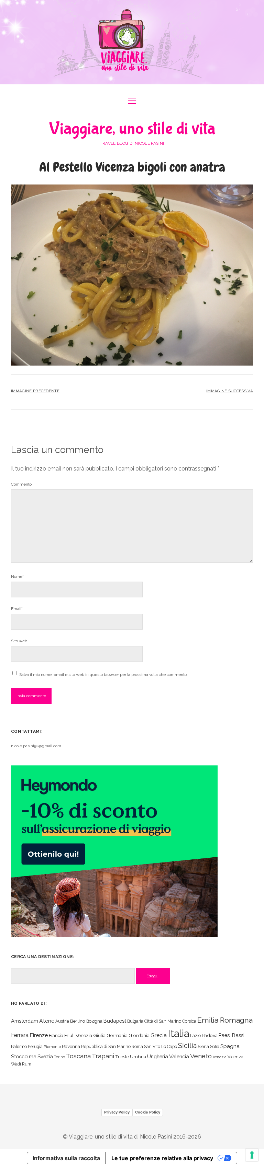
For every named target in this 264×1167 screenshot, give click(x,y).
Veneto (201, 1056)
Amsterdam (24, 1021)
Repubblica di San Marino (106, 1046)
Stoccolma (23, 1056)
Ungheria (157, 1056)
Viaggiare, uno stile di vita (132, 129)
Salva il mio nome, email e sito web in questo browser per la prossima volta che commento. (103, 674)
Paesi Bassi (231, 1035)
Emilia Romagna (225, 1020)
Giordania (139, 1035)
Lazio (195, 1035)
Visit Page (132, 42)
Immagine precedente (35, 391)
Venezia (220, 1057)
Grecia (159, 1035)
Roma (137, 1046)
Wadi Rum (21, 1064)
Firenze (39, 1035)
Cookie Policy (147, 1112)
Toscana (78, 1056)
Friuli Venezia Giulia (85, 1035)
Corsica (189, 1021)
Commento (21, 484)
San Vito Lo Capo (160, 1046)
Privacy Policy (117, 1112)
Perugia (35, 1046)
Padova (210, 1035)
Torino (59, 1057)
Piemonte (52, 1047)
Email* (17, 608)
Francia (56, 1035)
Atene (46, 1020)
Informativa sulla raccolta (66, 1158)
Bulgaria (135, 1021)
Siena (203, 1046)
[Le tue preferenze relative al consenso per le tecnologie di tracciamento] (251, 1155)
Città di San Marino (162, 1021)
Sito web (19, 641)
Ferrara (20, 1035)
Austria (62, 1021)
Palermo (19, 1046)
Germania (117, 1035)
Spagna (230, 1046)
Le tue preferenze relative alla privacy (162, 1158)
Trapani (103, 1056)
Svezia (45, 1056)
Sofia (214, 1046)
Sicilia (187, 1045)
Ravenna (71, 1046)
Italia (178, 1033)
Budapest (114, 1021)
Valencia (179, 1056)
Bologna (94, 1021)
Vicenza (235, 1056)
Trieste (122, 1056)
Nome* (17, 576)
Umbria (138, 1056)
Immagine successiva (229, 391)
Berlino (77, 1021)
